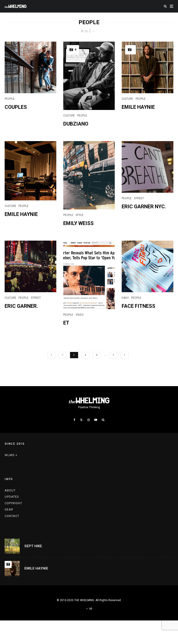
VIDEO (80, 314)
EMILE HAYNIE (138, 107)
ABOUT (10, 490)
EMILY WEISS (78, 223)
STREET (139, 198)
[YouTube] (95, 420)
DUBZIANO (75, 124)
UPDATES (12, 496)
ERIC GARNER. (21, 306)
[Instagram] (88, 420)
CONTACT (12, 516)
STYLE (79, 215)
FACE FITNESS (138, 306)
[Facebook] (74, 420)
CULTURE (69, 115)
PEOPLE (10, 98)
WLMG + (11, 455)
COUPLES (16, 107)
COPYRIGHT (13, 503)
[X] (81, 420)
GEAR (9, 509)
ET (66, 323)
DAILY (125, 297)
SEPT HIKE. (33, 546)
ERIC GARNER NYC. (144, 206)
